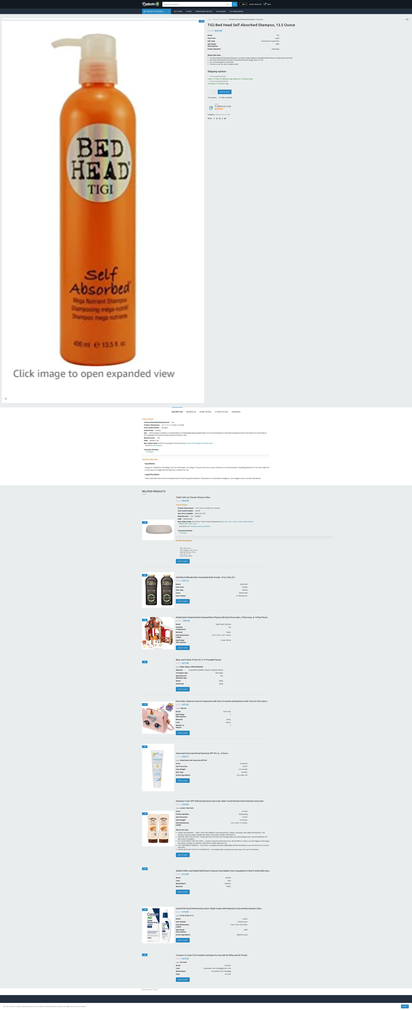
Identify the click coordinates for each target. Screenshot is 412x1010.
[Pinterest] (219, 118)
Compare (213, 97)
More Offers (205, 412)
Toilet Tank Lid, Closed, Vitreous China (193, 497)
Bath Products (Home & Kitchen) (198, 526)
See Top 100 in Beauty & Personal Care (198, 443)
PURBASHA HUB (223, 106)
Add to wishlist (226, 97)
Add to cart (224, 92)
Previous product (405, 19)
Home (209, 19)
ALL (227, 4)
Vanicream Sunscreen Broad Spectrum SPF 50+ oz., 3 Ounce (202, 753)
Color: (178, 708)
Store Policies (221, 412)
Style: (178, 667)
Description (177, 412)
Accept (404, 1006)
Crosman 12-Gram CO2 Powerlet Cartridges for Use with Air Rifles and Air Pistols (211, 955)
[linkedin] (222, 118)
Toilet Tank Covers (190, 524)
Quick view (172, 523)
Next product (409, 19)
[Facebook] (214, 118)
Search (234, 4)
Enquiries (236, 412)
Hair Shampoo (157, 445)
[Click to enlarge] (6, 398)
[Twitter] (217, 118)
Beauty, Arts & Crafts (220, 19)
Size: (178, 916)
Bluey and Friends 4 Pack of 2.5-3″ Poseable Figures (198, 660)
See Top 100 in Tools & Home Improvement (237, 522)
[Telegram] (225, 118)
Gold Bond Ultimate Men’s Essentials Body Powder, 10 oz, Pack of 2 (205, 577)
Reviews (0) (191, 412)
